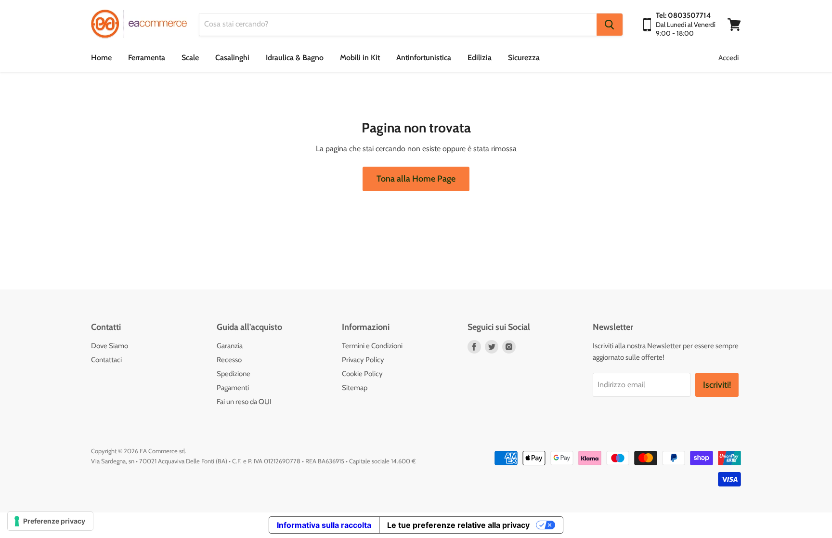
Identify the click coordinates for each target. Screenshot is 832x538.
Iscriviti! (717, 385)
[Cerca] (610, 24)
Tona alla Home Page (416, 178)
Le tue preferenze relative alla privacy (458, 525)
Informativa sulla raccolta (324, 525)
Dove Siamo (109, 345)
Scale (190, 57)
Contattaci (106, 359)
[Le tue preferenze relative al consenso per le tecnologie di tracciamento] (50, 521)
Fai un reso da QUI (244, 401)
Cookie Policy (362, 373)
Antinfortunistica (423, 57)
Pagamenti (233, 387)
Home (101, 57)
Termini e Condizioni (372, 345)
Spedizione (233, 373)
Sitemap (354, 387)
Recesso (229, 359)
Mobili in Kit (360, 57)
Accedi (728, 57)
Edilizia (480, 57)
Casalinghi (232, 57)
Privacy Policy (363, 359)
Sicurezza (524, 57)
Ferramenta (146, 57)
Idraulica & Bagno (295, 57)
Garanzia (230, 345)
